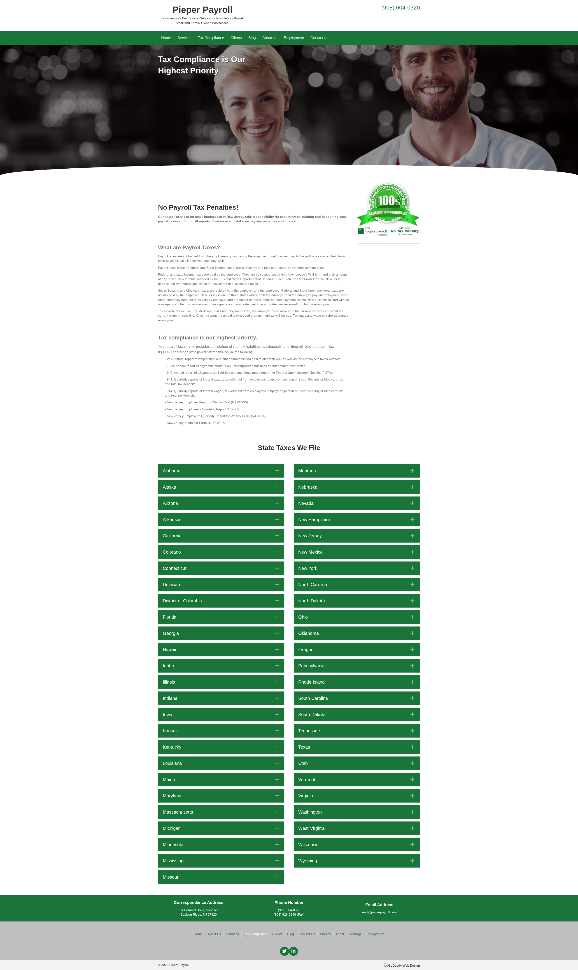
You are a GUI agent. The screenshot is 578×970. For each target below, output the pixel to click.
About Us (269, 38)
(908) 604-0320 (400, 7)
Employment (294, 38)
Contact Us (319, 38)
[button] (221, 471)
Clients (236, 38)
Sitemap (355, 934)
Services (184, 38)
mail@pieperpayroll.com (379, 912)
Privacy (325, 934)
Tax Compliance (211, 38)
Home (166, 38)
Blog (252, 38)
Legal (340, 934)
